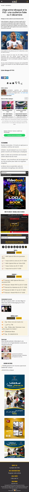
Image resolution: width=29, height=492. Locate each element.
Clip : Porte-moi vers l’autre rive (14, 291)
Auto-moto (11, 121)
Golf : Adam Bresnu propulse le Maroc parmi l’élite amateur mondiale (7, 114)
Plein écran (24, 186)
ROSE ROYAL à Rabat (8, 339)
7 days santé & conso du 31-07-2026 (16, 230)
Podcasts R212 (19, 121)
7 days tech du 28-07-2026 (13, 238)
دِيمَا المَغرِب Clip (9, 294)
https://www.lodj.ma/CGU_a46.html (14, 212)
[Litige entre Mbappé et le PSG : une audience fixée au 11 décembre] (14, 32)
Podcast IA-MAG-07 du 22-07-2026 (15, 259)
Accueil (2, 5)
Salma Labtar (9, 18)
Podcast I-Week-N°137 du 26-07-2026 (16, 254)
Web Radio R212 (14, 452)
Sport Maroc (8, 5)
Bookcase (23, 122)
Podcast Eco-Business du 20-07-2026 (16, 256)
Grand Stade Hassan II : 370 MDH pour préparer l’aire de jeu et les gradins (21, 114)
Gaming (23, 118)
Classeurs (18, 221)
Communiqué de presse (17, 118)
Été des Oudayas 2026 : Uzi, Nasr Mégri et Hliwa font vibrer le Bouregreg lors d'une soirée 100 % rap (13, 272)
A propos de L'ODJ (14, 437)
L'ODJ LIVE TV (14, 448)
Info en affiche (10, 118)
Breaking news (4, 118)
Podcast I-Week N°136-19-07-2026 (15, 262)
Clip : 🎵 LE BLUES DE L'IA (11, 303)
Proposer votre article (14, 442)
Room (15, 121)
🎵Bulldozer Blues (10, 301)
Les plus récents (11, 221)
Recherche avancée (6, 175)
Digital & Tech (7, 119)
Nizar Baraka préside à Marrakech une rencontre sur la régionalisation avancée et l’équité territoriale (14, 312)
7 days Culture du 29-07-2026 (14, 235)
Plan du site (10, 459)
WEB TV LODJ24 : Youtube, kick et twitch (14, 181)
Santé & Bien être (14, 119)
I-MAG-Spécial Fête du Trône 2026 (15, 232)
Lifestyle (18, 119)
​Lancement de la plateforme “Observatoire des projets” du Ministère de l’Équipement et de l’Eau (19, 324)
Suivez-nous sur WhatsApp (14, 135)
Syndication (18, 459)
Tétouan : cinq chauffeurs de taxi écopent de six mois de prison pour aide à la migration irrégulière (14, 161)
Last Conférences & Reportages (15, 122)
